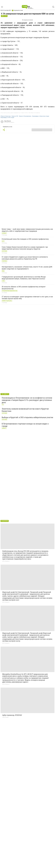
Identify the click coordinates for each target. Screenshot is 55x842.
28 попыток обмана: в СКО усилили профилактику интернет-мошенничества (24, 288)
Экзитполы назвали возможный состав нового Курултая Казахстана (25, 410)
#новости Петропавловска (25, 116)
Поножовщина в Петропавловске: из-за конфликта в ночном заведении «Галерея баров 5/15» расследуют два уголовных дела (27, 400)
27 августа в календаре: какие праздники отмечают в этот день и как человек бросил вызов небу (27, 298)
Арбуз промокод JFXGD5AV (12, 715)
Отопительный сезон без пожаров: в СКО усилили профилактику (25, 239)
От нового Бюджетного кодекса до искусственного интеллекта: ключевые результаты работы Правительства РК (25, 258)
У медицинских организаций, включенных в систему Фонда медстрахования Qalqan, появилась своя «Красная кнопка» (24, 278)
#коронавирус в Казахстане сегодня (40, 116)
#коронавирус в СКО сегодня (7, 117)
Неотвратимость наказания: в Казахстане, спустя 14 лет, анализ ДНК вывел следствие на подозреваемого (27, 268)
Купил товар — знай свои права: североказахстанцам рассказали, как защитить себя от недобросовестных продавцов (27, 230)
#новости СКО (15, 116)
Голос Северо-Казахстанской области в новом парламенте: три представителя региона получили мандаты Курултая (25, 248)
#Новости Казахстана (6, 116)
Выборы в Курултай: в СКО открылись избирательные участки (27, 417)
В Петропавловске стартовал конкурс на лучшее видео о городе (25, 425)
